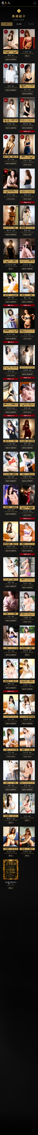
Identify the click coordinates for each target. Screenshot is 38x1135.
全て (7, 24)
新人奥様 (19, 24)
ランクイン (31, 24)
